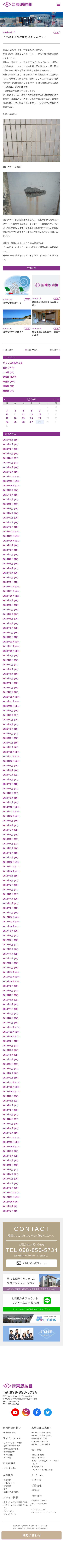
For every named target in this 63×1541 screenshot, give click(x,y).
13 (31, 414)
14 (39, 414)
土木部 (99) (8, 372)
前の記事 (9, 349)
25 (15, 422)
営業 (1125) (9, 367)
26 (23, 422)
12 (23, 414)
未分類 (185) (9, 381)
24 (7, 422)
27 (31, 422)
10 (7, 414)
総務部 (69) (8, 391)
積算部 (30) (8, 386)
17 (7, 418)
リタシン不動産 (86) (13, 363)
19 (23, 418)
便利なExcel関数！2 (13, 331)
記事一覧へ (33, 349)
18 (15, 418)
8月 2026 (31, 399)
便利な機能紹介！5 (12, 303)
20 (31, 418)
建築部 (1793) (10, 377)
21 (39, 418)
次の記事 (54, 349)
